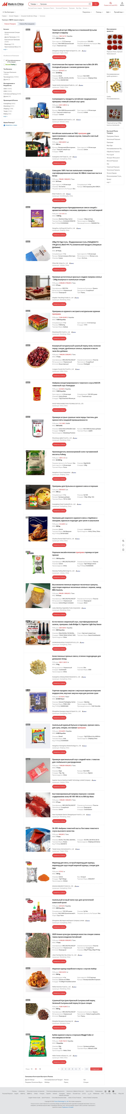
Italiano (69, 1093)
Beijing (7, 114)
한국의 (84, 1093)
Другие (7, 79)
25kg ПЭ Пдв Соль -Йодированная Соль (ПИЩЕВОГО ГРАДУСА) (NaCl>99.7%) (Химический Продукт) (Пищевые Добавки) (76, 244)
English (16, 1093)
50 (40, 1069)
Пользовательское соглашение (35, 1091)
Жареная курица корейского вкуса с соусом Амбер (74, 969)
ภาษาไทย (108, 1093)
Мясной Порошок (112, 161)
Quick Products (46, 1097)
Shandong (9, 106)
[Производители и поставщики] (12, 4)
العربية (89, 1093)
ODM (8, 91)
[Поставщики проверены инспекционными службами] (12, 61)
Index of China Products (74, 1097)
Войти (122, 5)
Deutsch (55, 1093)
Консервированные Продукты (116, 148)
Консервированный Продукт (54, 1080)
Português (62, 1093)
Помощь (98, 12)
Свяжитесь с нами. (11, 125)
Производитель (11, 77)
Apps (107, 12)
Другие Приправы (12, 37)
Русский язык (76, 1093)
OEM (8, 89)
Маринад (9, 44)
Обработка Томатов (113, 151)
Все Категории (9, 12)
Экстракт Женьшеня (113, 158)
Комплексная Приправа (12, 41)
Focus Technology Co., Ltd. (61, 1101)
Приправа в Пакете (48, 8)
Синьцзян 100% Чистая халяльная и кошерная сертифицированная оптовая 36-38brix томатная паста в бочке (77, 173)
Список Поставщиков (27, 24)
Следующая (95, 1069)
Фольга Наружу (112, 173)
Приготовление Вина (13, 47)
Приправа (72, 8)
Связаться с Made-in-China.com (75, 1091)
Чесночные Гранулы (113, 170)
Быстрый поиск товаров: (35, 8)
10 (31, 1069)
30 (36, 1069)
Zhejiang (8, 109)
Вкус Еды (78, 8)
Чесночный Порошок (61, 8)
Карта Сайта (89, 1091)
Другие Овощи (29, 1080)
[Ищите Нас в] (113, 1091)
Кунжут (109, 179)
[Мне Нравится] (109, 1091)
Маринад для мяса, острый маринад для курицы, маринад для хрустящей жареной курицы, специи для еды (75, 865)
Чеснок (66, 1080)
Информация (99, 1091)
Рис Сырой (110, 155)
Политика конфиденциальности (55, 1091)
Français (42, 1093)
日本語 (36, 1093)
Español (48, 1093)
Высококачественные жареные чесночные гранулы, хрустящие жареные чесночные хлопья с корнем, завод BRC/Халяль (76, 587)
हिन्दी (102, 1093)
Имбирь (47, 1082)
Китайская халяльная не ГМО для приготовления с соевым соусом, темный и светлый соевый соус (75, 136)
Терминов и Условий (67, 1107)
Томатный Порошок (113, 167)
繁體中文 (29, 1093)
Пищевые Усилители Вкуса (33, 1082)
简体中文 (22, 1093)
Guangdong (9, 103)
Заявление (22, 1091)
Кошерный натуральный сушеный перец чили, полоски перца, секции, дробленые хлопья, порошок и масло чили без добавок (76, 348)
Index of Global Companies (90, 1097)
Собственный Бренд (12, 94)
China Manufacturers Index (59, 1097)
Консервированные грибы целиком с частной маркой (113, 76)
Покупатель (86, 12)
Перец (66, 1082)
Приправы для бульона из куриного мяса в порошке (75, 486)
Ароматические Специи (12, 33)
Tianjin (8, 111)
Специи (85, 1082)
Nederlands (96, 1093)
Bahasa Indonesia (64, 1095)
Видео (28, 29)
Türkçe (114, 1093)
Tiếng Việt (121, 1093)
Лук (84, 1080)
